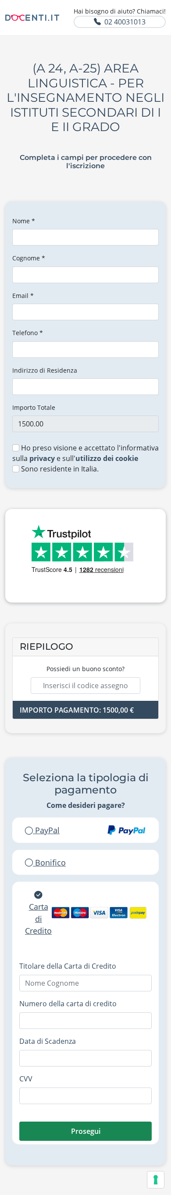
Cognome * (28, 258)
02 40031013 (125, 22)
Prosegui (85, 1131)
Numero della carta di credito (68, 1003)
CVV (25, 1079)
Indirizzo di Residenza (44, 370)
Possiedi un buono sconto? (85, 669)
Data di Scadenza (47, 1041)
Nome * (23, 221)
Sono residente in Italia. (59, 469)
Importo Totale (33, 407)
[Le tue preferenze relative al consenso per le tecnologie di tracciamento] (155, 1179)
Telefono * (27, 333)
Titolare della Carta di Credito (67, 966)
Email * (23, 295)
